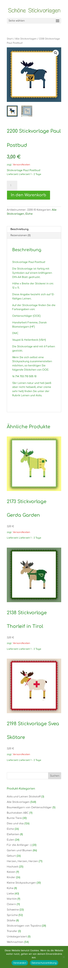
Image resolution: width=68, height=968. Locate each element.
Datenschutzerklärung (44, 962)
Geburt (11, 856)
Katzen (11, 872)
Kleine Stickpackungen (21, 882)
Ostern (11, 904)
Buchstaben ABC (18, 813)
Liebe (10, 893)
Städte (11, 920)
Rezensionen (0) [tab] (20, 235)
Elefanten (13, 834)
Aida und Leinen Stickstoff (24, 796)
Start (10, 39)
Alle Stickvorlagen (26, 39)
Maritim (12, 899)
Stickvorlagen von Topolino (24, 925)
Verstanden (19, 962)
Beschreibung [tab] (19, 229)
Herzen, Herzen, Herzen (22, 861)
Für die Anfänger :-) (19, 845)
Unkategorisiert (17, 936)
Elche (29, 214)
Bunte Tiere (14, 818)
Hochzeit (12, 866)
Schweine (13, 909)
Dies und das (15, 823)
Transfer (12, 931)
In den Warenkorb (28, 195)
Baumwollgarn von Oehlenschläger (29, 807)
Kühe (10, 888)
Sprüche (12, 915)
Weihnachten (15, 942)
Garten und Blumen (19, 850)
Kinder (11, 877)
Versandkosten (21, 164)
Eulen (10, 839)
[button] (55, 53)
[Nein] (63, 957)
